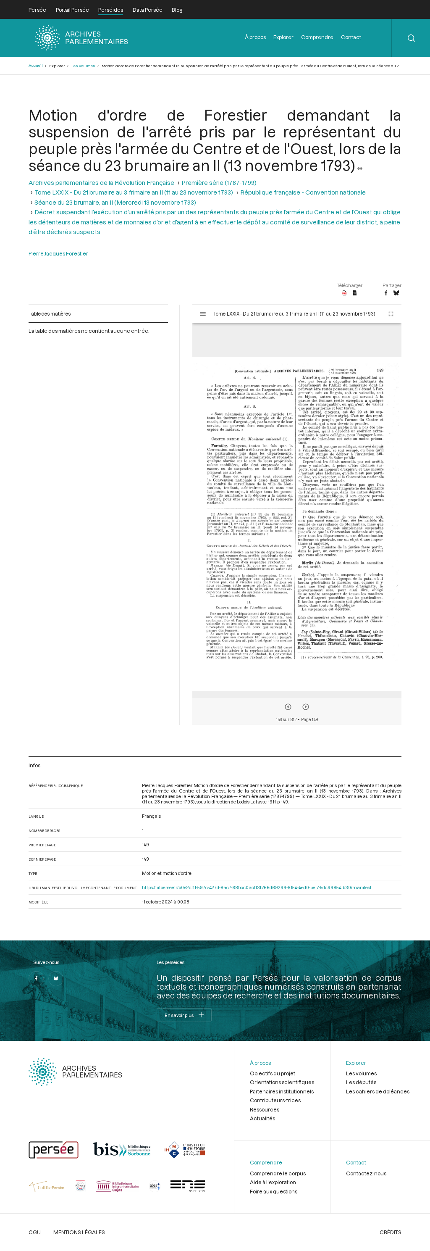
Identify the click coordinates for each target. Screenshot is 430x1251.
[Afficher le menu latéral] (203, 314)
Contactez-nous (366, 1173)
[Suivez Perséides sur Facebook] (36, 978)
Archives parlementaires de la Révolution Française (101, 182)
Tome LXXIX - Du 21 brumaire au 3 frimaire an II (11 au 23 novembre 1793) (133, 192)
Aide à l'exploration (273, 1182)
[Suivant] (306, 707)
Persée (37, 10)
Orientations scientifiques (282, 1082)
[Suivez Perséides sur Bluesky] (55, 978)
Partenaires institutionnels (282, 1091)
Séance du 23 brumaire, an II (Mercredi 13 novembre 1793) (115, 202)
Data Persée (148, 10)
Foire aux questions (273, 1191)
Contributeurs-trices (275, 1100)
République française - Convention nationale (303, 192)
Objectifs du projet (272, 1073)
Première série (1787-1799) (219, 182)
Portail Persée (72, 10)
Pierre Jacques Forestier (58, 253)
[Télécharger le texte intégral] (355, 293)
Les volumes (83, 65)
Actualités (262, 1118)
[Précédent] (288, 707)
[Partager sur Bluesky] (396, 293)
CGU (35, 1232)
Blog (177, 10)
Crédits (390, 1232)
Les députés (361, 1082)
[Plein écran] (391, 314)
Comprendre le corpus (278, 1173)
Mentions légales (79, 1232)
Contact (351, 37)
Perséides (110, 10)
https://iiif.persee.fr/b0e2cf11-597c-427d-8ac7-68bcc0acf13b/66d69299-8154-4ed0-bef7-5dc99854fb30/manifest (257, 887)
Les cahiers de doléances (377, 1091)
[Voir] (359, 165)
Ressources (264, 1109)
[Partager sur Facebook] (386, 293)
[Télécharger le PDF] (344, 293)
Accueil (36, 65)
